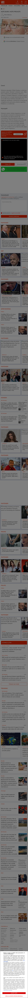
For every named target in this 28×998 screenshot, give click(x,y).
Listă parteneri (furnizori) (7, 990)
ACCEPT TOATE (14, 993)
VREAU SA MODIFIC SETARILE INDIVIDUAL (14, 996)
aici (12, 970)
